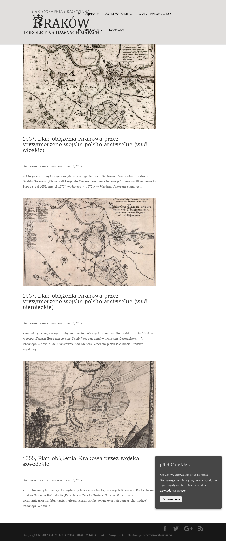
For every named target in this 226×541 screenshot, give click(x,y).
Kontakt (116, 30)
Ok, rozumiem (171, 499)
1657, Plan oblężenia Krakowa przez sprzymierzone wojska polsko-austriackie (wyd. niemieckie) (85, 301)
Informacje (88, 30)
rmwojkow (54, 166)
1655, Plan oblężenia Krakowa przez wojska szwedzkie (81, 460)
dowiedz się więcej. (173, 490)
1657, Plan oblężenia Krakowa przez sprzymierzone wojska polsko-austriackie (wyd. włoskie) (85, 144)
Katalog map (116, 14)
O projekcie (88, 14)
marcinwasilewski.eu (157, 535)
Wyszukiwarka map (155, 14)
